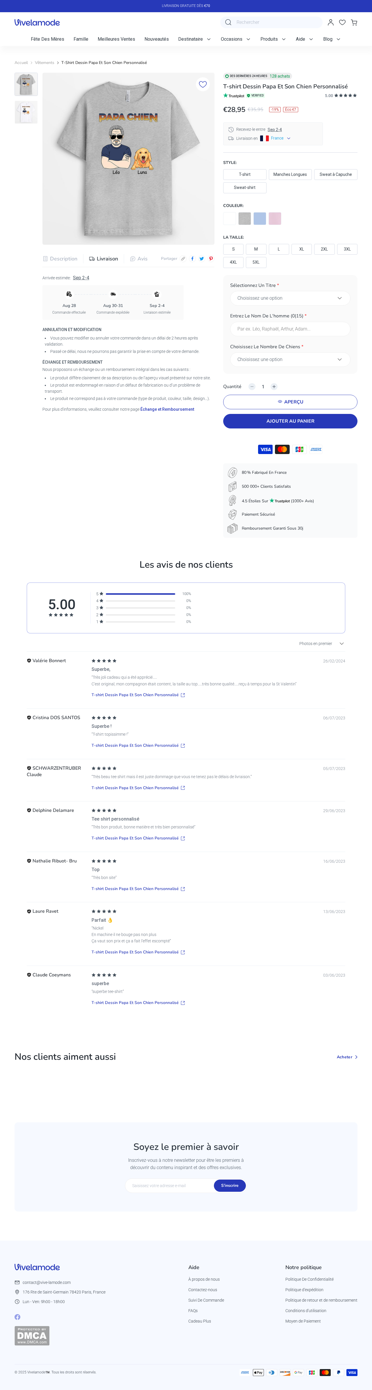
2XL (324, 249)
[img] (104, 661)
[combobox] (271, 22)
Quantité (232, 386)
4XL (233, 262)
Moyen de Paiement (303, 1321)
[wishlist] (342, 22)
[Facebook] (17, 1317)
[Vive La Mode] (37, 22)
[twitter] (201, 258)
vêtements (44, 62)
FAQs (193, 1310)
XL (301, 249)
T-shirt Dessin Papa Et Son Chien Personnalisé (135, 695)
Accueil (21, 62)
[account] (330, 22)
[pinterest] (211, 258)
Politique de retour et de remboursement (321, 1300)
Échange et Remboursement (167, 409)
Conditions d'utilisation (305, 1310)
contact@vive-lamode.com (47, 1282)
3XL (347, 249)
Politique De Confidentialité (309, 1279)
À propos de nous (204, 1279)
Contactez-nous (202, 1289)
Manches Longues (290, 174)
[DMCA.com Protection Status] (32, 1336)
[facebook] (192, 258)
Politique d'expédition (304, 1289)
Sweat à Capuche (336, 174)
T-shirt (245, 174)
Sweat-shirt (244, 187)
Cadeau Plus (199, 1321)
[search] (228, 22)
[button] (290, 286)
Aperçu (293, 402)
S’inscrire (230, 1185)
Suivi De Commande (206, 1300)
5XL (256, 262)
